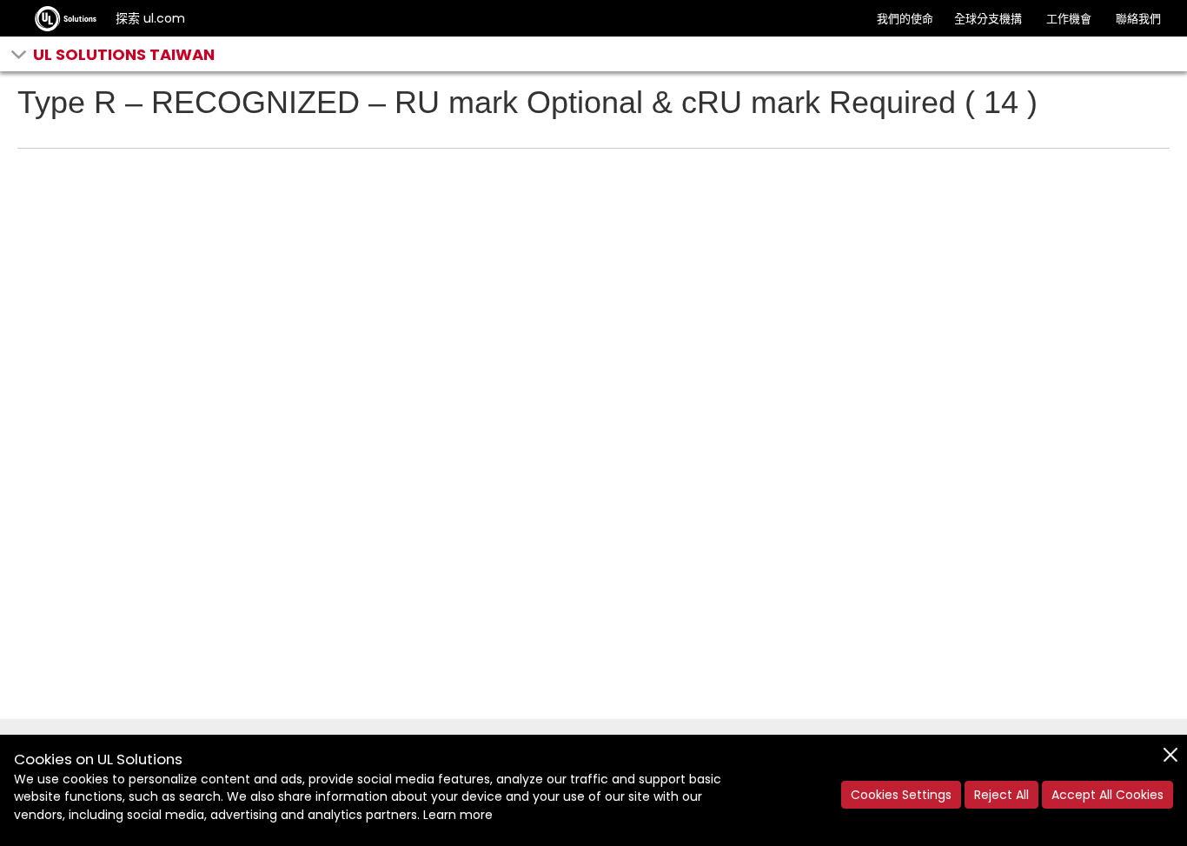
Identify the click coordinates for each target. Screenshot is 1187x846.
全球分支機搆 (988, 18)
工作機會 (1068, 18)
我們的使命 (905, 18)
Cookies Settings (901, 794)
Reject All (1001, 794)
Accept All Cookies (1107, 794)
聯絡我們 (1138, 18)
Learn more (458, 814)
